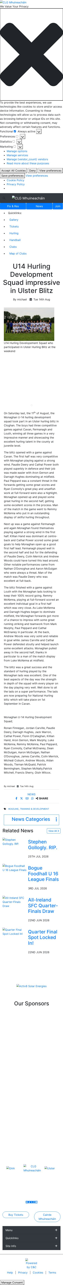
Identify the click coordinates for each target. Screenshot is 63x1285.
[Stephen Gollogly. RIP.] (15, 841)
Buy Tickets (15, 1214)
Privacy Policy (16, 184)
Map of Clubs (18, 253)
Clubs (13, 246)
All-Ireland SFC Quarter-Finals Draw (43, 905)
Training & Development (34, 809)
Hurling (13, 233)
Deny (32, 170)
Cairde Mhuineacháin (47, 1216)
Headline (13, 809)
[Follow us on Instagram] (34, 1202)
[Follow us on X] (31, 1202)
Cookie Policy (15, 180)
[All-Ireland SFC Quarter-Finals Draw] (15, 901)
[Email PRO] (27, 1202)
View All (52, 830)
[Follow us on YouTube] (36, 1202)
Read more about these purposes (28, 163)
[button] (31, 54)
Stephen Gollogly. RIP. (42, 844)
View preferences (50, 170)
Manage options (17, 151)
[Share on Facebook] (17, 798)
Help (10, 1272)
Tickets (14, 226)
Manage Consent (12, 1282)
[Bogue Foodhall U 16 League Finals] (15, 867)
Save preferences (12, 175)
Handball (15, 240)
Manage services (17, 155)
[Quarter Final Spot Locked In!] (15, 931)
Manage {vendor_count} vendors (27, 159)
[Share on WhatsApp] (33, 798)
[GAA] (10, 1168)
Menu (9, 1230)
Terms (52, 1272)
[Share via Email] (27, 798)
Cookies (38, 1272)
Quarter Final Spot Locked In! (42, 937)
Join (57, 206)
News (39, 206)
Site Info (11, 1246)
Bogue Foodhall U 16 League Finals (43, 873)
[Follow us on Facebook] (29, 1202)
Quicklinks (12, 1238)
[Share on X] (21, 798)
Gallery (13, 219)
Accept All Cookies (13, 170)
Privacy (23, 1272)
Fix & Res (13, 206)
